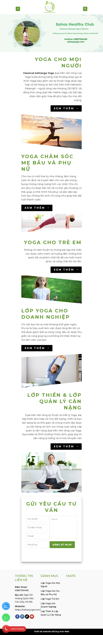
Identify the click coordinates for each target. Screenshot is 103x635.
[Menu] (18, 9)
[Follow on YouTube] (32, 616)
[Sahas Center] (50, 7)
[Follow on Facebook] (17, 616)
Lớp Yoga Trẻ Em (50, 599)
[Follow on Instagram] (22, 616)
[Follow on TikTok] (27, 616)
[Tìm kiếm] (85, 9)
